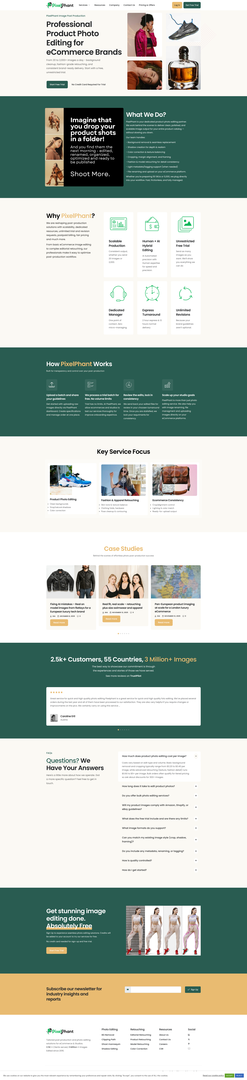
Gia (53, 616)
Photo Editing (110, 1029)
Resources (99, 5)
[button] (43, 597)
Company (114, 5)
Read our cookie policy (213, 1075)
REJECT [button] (239, 1075)
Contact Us (129, 5)
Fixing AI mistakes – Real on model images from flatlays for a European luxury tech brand (70, 607)
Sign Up (194, 989)
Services (83, 5)
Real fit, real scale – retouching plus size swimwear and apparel (122, 606)
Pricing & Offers (147, 5)
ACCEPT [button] (229, 1075)
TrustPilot (135, 676)
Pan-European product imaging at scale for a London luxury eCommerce (175, 607)
